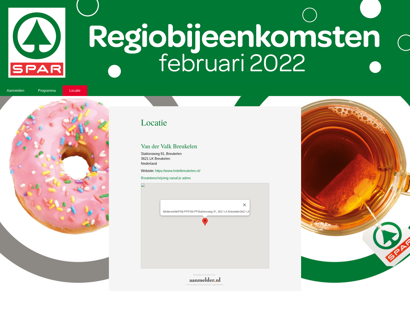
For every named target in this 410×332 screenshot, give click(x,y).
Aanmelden (15, 90)
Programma (47, 90)
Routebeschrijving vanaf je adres (166, 178)
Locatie (75, 90)
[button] (205, 222)
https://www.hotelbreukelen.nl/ (177, 171)
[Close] (244, 205)
